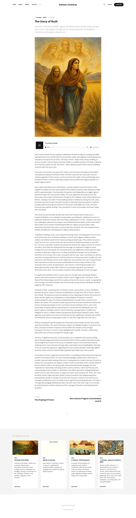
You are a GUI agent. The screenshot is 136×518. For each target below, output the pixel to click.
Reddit (27, 4)
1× (87, 147)
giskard (38, 17)
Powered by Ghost (68, 509)
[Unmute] (91, 147)
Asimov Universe (68, 5)
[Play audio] (46, 147)
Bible (44, 17)
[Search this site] (104, 4)
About (20, 4)
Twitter (34, 4)
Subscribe (119, 4)
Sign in (110, 4)
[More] (40, 4)
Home (14, 4)
